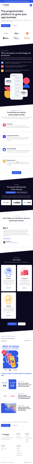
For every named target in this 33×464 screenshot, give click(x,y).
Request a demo (6, 25)
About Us (18, 448)
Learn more (26, 1)
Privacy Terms (11, 462)
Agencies (27, 441)
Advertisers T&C (19, 453)
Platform (18, 436)
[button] (31, 5)
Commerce (27, 436)
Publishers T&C (19, 455)
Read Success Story (6, 238)
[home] (5, 5)
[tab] (11, 192)
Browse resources (27, 340)
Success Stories (4, 448)
